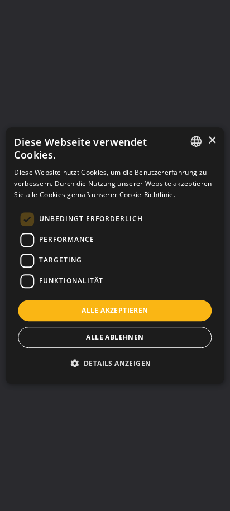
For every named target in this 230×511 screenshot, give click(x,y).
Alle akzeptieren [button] (115, 310)
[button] (115, 363)
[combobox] (196, 141)
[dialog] (115, 255)
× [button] (212, 140)
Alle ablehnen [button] (114, 337)
